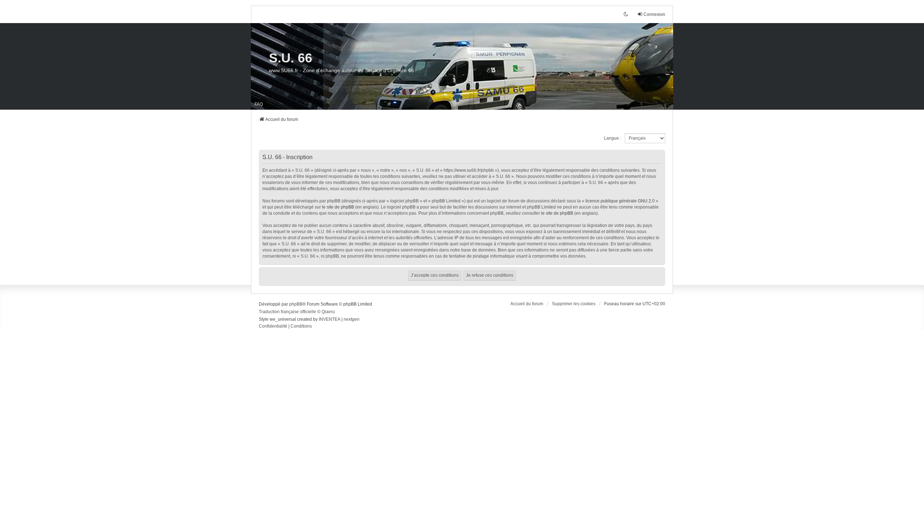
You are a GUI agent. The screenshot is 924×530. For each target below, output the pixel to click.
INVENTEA (329, 319)
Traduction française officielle (287, 311)
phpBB (295, 304)
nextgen (351, 319)
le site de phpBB (338, 207)
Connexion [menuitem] (654, 14)
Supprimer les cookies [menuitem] (574, 303)
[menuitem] (273, 326)
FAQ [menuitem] (258, 104)
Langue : (612, 138)
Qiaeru (328, 311)
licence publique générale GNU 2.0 (620, 200)
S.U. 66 (290, 58)
